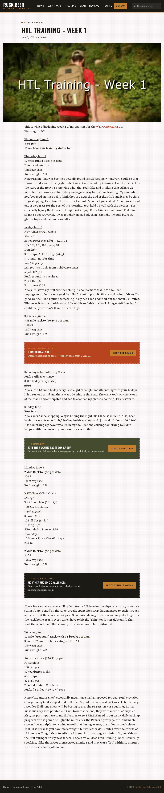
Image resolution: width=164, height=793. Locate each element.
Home (6, 787)
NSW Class (31, 232)
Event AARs (55, 5)
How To (107, 5)
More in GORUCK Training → (125, 762)
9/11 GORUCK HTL (108, 127)
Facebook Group (20, 787)
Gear (83, 5)
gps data (56, 161)
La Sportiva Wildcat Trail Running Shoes (97, 738)
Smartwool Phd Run (122, 210)
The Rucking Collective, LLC (147, 787)
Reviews (94, 5)
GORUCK (120, 5)
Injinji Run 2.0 (90, 210)
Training (70, 5)
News (40, 5)
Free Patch (37, 787)
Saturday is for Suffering (40, 372)
